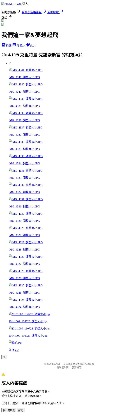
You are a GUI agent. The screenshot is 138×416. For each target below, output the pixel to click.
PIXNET (56, 364)
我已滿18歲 (9, 410)
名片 (33, 45)
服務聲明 (76, 367)
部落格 (21, 45)
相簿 (9, 45)
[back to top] (4, 357)
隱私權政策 (62, 367)
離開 (20, 410)
